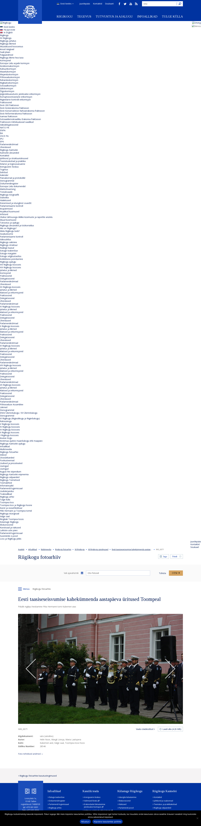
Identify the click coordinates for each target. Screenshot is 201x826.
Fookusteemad (7, 460)
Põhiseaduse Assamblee (11, 404)
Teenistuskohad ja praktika (13, 161)
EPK (2, 141)
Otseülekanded (7, 457)
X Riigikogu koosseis (9, 326)
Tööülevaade (6, 191)
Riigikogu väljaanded (9, 477)
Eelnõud (4, 172)
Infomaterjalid (6, 485)
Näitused (122, 804)
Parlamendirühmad (9, 144)
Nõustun (85, 821)
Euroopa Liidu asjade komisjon (14, 63)
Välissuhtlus (5, 239)
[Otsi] (180, 3)
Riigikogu (65, 16)
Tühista (162, 573)
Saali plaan (5, 52)
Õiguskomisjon (7, 91)
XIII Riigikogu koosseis (10, 267)
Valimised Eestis (90, 801)
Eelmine (30, 669)
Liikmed (3, 407)
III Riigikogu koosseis (10, 429)
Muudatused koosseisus (11, 46)
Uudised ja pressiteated (11, 463)
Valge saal (5, 516)
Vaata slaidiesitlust (144, 729)
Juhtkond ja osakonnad (163, 801)
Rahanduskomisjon (9, 80)
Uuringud (4, 466)
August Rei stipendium (10, 471)
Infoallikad (147, 16)
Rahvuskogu (6, 421)
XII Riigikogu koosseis (10, 287)
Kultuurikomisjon (8, 68)
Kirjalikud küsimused (9, 211)
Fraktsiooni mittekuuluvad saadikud (17, 122)
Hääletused (5, 200)
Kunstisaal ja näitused (10, 527)
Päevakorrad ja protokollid (12, 178)
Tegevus (84, 16)
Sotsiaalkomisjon (8, 85)
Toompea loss (7, 502)
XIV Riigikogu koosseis (10, 264)
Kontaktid (97, 3)
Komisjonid (5, 60)
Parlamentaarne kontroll (11, 205)
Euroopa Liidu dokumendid (12, 186)
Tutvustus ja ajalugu (114, 16)
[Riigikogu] (30, 12)
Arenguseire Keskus (9, 166)
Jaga (165, 556)
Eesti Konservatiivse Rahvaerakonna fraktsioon (22, 110)
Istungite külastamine (127, 797)
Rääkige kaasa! (7, 247)
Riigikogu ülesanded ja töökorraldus (17, 225)
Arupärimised (6, 208)
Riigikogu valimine (8, 242)
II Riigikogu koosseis (9, 432)
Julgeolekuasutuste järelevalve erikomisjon (20, 94)
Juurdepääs (84, 3)
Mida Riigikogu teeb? (10, 231)
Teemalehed (6, 482)
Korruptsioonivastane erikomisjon (16, 96)
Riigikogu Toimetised (10, 480)
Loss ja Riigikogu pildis (10, 538)
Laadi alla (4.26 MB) (171, 729)
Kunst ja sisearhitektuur (11, 508)
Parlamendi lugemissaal (11, 488)
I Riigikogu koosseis (9, 435)
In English (8, 32)
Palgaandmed (6, 54)
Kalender (4, 175)
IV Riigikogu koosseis (10, 426)
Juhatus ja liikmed (8, 270)
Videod (3, 454)
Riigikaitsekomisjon (9, 82)
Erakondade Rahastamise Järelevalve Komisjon (94, 805)
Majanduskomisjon (9, 74)
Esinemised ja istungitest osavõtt (15, 203)
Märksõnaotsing (7, 189)
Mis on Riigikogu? (8, 228)
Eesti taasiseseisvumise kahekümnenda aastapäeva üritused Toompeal (141, 549)
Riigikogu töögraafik (9, 194)
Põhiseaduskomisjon (10, 77)
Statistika (4, 197)
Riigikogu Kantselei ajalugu (12, 443)
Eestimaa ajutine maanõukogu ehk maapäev (21, 440)
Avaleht (21, 549)
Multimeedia (6, 449)
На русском (9, 29)
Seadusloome (6, 233)
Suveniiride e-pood (9, 536)
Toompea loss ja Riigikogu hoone (16, 505)
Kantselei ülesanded (9, 152)
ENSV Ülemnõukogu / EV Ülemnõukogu (18, 412)
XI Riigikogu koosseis (10, 306)
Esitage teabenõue (9, 250)
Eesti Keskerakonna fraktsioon (14, 108)
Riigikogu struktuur (9, 245)
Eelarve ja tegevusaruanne (12, 164)
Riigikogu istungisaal (9, 513)
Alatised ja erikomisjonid (11, 292)
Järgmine (170, 669)
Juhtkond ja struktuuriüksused (14, 158)
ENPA (2, 130)
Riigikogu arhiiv (7, 496)
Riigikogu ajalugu (8, 261)
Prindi (174, 556)
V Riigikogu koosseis (9, 424)
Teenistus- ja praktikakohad (165, 804)
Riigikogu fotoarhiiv (9, 452)
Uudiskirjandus (7, 491)
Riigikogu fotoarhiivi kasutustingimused (38, 775)
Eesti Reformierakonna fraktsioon (16, 113)
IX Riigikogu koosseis (10, 345)
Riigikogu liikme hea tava (11, 57)
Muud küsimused (8, 219)
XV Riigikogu (5, 38)
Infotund (4, 214)
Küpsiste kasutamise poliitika (107, 821)
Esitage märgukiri (8, 253)
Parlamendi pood (126, 808)
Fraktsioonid (6, 102)
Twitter (125, 4)
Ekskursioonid (6, 524)
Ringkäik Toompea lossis (12, 519)
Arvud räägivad (7, 49)
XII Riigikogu (80, 549)
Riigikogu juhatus (8, 40)
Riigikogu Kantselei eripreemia (14, 474)
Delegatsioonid (7, 278)
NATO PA (4, 127)
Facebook (119, 4)
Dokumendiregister (9, 183)
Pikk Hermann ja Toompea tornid (16, 510)
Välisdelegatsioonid (9, 124)
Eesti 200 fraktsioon (9, 105)
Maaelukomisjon (8, 71)
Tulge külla (172, 16)
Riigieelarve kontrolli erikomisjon (15, 99)
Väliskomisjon (6, 88)
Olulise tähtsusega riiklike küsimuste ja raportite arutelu (26, 217)
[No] (197, 818)
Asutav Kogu (6, 438)
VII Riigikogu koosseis (10, 384)
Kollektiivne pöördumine (11, 259)
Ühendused (5, 147)
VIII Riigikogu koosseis (10, 365)
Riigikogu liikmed (8, 43)
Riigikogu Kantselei (9, 150)
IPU (1, 138)
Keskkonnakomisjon (9, 66)
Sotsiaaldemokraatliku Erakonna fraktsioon (20, 119)
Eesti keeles (66, 3)
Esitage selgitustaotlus (10, 256)
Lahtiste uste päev (9, 530)
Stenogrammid (7, 180)
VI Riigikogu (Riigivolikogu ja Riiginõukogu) (20, 418)
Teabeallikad (6, 494)
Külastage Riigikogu (9, 522)
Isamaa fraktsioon (8, 116)
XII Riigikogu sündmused (98, 549)
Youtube (130, 4)
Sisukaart (109, 3)
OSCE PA (4, 136)
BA (1, 133)
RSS (136, 4)
